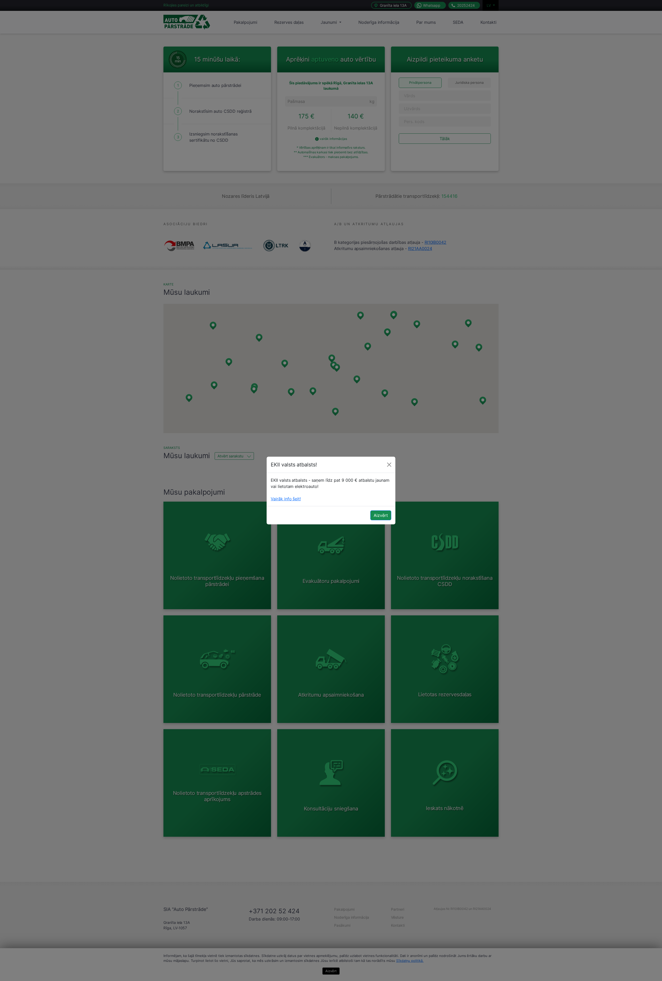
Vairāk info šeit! (286, 498)
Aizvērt (381, 515)
